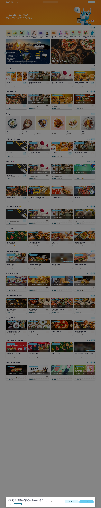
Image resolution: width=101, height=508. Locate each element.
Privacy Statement (17, 504)
